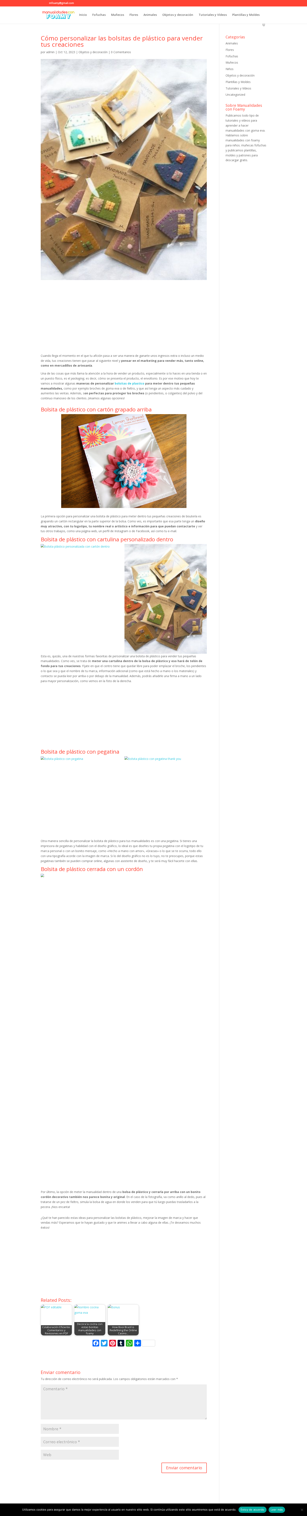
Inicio (83, 15)
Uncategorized (235, 95)
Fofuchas (99, 15)
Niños (229, 69)
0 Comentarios (121, 52)
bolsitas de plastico (129, 383)
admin (50, 52)
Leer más (277, 1509)
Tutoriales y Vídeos (213, 15)
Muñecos (117, 15)
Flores (133, 15)
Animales (150, 15)
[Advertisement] (124, 319)
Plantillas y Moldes (246, 15)
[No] (302, 1510)
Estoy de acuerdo (252, 1509)
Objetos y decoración (177, 15)
